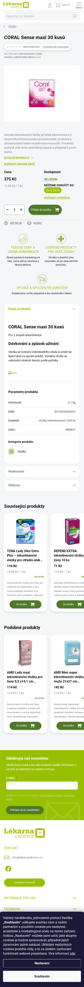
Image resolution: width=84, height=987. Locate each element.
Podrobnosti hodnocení (56, 46)
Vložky (22, 451)
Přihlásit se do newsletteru (24, 810)
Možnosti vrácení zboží (19, 164)
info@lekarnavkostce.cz (27, 857)
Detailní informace (16, 157)
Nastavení (42, 963)
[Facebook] (7, 868)
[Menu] (79, 5)
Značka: (22, 57)
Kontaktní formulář (24, 882)
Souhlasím (42, 976)
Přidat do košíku (41, 209)
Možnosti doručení (57, 197)
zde (72, 953)
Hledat (74, 16)
